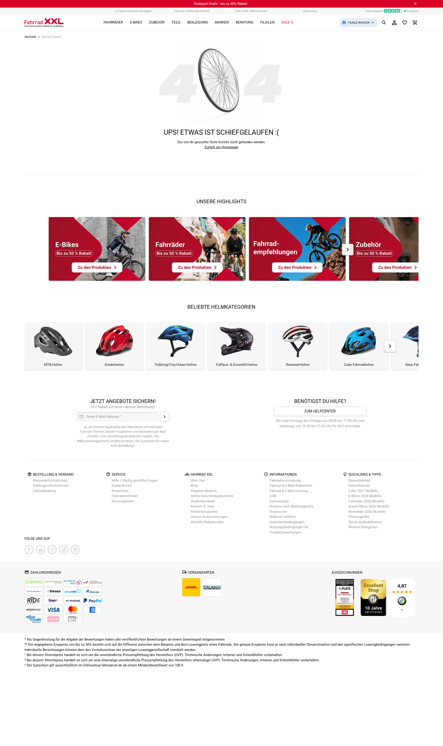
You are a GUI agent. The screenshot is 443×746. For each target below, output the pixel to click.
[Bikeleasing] (53, 582)
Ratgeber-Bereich (204, 491)
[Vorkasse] (73, 619)
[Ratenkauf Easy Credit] (53, 619)
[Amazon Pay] (33, 610)
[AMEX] (92, 610)
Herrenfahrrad (359, 485)
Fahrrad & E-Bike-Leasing (288, 491)
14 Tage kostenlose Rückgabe (132, 11)
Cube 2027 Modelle (363, 491)
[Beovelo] (33, 601)
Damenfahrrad (359, 480)
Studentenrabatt (203, 501)
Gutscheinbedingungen (286, 522)
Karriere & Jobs (202, 506)
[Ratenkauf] (33, 619)
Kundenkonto (122, 485)
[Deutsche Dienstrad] (92, 582)
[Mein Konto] (394, 22)
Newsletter (120, 491)
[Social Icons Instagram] (52, 549)
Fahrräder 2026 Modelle (366, 501)
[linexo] (53, 601)
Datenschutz (279, 501)
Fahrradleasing (44, 491)
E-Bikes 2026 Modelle (365, 496)
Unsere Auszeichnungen (209, 517)
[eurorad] (73, 601)
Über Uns (198, 480)
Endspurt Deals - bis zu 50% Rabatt (220, 4)
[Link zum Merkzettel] (404, 22)
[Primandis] (73, 591)
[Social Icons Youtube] (40, 549)
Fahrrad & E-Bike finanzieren (290, 485)
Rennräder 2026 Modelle (367, 512)
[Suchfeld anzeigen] (383, 22)
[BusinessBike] (73, 582)
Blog (194, 485)
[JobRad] (33, 582)
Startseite (30, 37)
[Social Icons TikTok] (63, 549)
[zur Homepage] (44, 22)
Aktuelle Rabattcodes (207, 522)
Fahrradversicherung (285, 480)
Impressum (278, 512)
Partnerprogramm (204, 512)
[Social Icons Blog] (75, 549)
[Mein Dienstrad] (33, 591)
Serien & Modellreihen (365, 522)
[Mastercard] (73, 610)
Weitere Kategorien (363, 527)
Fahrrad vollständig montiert (192, 11)
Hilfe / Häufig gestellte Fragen (135, 480)
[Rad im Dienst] (92, 591)
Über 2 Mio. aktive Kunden (251, 11)
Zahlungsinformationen (51, 485)
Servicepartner (123, 501)
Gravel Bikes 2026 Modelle (368, 506)
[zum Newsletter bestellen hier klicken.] (164, 416)
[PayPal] (92, 601)
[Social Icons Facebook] (29, 549)
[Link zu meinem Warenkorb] (415, 22)
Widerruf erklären (282, 517)
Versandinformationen (50, 480)
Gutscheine (310, 11)
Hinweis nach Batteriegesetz (291, 506)
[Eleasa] (53, 591)
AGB (272, 496)
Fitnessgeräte (358, 517)
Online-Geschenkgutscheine (212, 496)
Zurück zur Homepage (221, 147)
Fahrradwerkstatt (125, 496)
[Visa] (53, 610)
